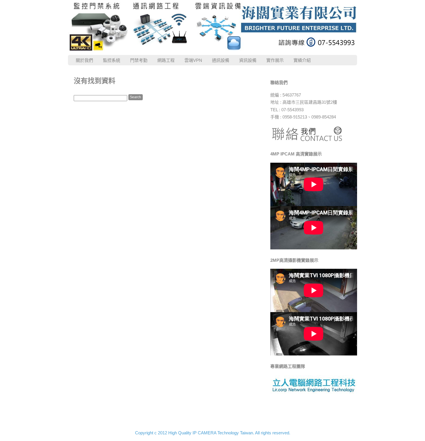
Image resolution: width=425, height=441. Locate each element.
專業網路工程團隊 (287, 366)
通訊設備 (220, 60)
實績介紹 (302, 60)
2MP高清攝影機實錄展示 (294, 260)
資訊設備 (247, 60)
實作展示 (275, 60)
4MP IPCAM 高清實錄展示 (296, 153)
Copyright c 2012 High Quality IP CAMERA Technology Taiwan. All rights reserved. (212, 432)
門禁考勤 (138, 60)
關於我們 (84, 60)
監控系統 (111, 60)
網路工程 (166, 60)
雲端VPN (193, 60)
